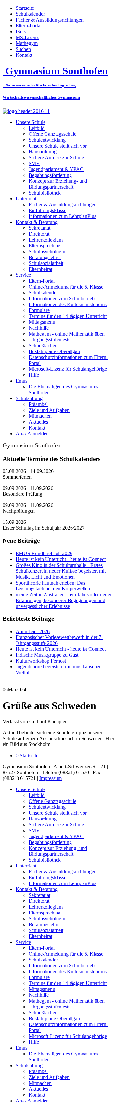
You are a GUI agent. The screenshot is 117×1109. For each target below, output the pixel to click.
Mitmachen (40, 416)
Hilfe (34, 375)
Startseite (25, 8)
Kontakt (24, 55)
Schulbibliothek (45, 192)
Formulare (39, 310)
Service (23, 275)
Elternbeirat (40, 269)
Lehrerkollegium (46, 239)
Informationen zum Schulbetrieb (62, 298)
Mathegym (27, 43)
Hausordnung (43, 151)
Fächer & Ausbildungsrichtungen (50, 20)
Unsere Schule (31, 122)
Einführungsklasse (47, 210)
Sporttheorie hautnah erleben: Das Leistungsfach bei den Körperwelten (53, 585)
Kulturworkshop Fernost (41, 661)
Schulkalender (30, 14)
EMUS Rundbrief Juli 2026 (44, 553)
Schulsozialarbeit (46, 263)
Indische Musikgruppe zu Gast (47, 655)
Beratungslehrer (45, 257)
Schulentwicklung (47, 140)
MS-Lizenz (27, 37)
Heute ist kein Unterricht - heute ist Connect (61, 559)
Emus (21, 380)
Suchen (23, 49)
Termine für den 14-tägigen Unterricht (68, 316)
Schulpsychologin (47, 251)
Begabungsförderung (50, 175)
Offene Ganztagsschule (52, 134)
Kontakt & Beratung (37, 222)
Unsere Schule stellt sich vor (58, 145)
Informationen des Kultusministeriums (68, 304)
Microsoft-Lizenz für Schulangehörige (68, 369)
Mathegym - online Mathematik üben (67, 333)
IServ (21, 31)
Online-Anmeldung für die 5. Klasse (66, 286)
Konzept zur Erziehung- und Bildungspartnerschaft (58, 184)
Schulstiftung (29, 398)
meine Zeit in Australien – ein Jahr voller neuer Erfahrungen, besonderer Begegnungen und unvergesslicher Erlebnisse (63, 600)
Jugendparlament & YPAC (56, 169)
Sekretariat (39, 228)
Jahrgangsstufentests (49, 339)
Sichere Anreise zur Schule (56, 157)
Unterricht (26, 198)
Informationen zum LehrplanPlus (62, 216)
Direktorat (39, 234)
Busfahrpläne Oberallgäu (54, 351)
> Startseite (27, 755)
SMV (34, 163)
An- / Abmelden (32, 433)
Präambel (38, 404)
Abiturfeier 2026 (33, 631)
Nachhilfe (39, 328)
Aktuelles (38, 422)
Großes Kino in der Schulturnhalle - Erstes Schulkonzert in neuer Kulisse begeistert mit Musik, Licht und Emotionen (61, 571)
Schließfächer (43, 345)
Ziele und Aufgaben (49, 410)
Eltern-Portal (29, 25)
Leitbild (37, 128)
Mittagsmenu (42, 322)
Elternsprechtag (44, 245)
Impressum (50, 778)
